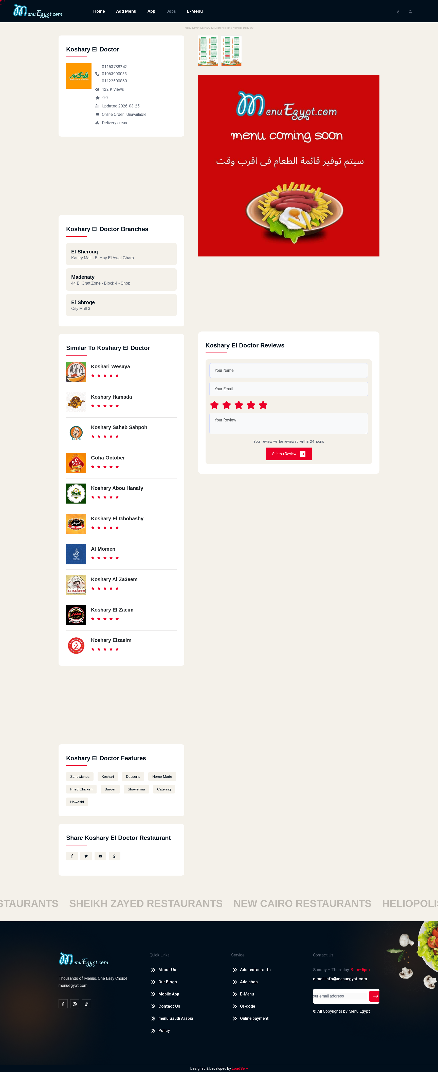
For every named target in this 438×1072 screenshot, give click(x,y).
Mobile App (168, 994)
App (151, 11)
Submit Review (284, 454)
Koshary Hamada (111, 397)
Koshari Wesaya (110, 366)
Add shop (249, 981)
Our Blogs (167, 981)
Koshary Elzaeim (111, 640)
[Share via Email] (100, 856)
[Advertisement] (121, 179)
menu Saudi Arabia (175, 1018)
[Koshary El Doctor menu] (208, 50)
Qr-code (247, 1006)
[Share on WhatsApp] (114, 856)
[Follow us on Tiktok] (86, 1003)
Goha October (108, 457)
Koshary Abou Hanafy (117, 488)
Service (238, 955)
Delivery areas (114, 122)
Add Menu (126, 11)
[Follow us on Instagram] (74, 1003)
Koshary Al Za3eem (114, 579)
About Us (167, 969)
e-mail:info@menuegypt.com (340, 978)
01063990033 (114, 73)
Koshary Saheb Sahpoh (119, 427)
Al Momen (103, 549)
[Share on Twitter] (86, 856)
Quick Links (160, 955)
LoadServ (240, 1068)
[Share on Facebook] (72, 856)
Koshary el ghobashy (117, 518)
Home (99, 11)
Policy (164, 1030)
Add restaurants (255, 969)
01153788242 (114, 66)
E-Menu (195, 11)
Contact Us (169, 1006)
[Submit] (375, 996)
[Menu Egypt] (38, 10)
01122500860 (114, 81)
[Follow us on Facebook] (63, 1003)
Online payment (254, 1018)
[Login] (410, 11)
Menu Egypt (359, 1011)
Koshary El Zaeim (112, 610)
